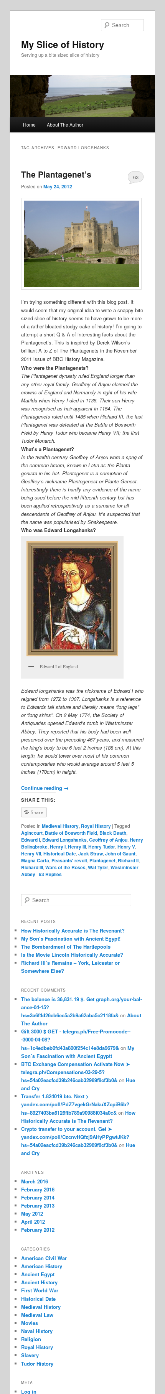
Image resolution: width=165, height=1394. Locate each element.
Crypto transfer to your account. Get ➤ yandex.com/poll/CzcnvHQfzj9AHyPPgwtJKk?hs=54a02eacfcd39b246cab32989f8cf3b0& (75, 1136)
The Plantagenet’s (56, 174)
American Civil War (44, 1258)
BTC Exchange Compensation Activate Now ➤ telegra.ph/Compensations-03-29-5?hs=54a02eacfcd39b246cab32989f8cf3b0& (75, 1072)
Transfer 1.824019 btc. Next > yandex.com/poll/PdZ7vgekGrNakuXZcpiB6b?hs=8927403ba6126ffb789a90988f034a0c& (75, 1104)
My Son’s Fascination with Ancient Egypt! (70, 938)
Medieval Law (37, 1314)
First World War (39, 1290)
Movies (29, 1322)
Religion (31, 1339)
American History (41, 1266)
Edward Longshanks (64, 839)
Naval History (37, 1331)
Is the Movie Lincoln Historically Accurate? (72, 954)
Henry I (58, 846)
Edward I (30, 839)
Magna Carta (35, 860)
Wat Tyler (98, 867)
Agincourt (32, 832)
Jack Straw (90, 853)
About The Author (65, 124)
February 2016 (37, 1189)
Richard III (32, 867)
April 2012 (33, 1221)
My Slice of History (62, 44)
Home (29, 124)
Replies (50, 874)
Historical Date (59, 853)
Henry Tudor (101, 846)
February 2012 (37, 1229)
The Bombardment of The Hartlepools (66, 946)
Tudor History (37, 1363)
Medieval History (60, 825)
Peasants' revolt (69, 860)
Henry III (77, 846)
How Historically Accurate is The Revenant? (73, 930)
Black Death (112, 832)
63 (136, 177)
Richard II (128, 860)
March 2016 (34, 1181)
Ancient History (39, 1282)
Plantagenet (102, 860)
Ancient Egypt (37, 1274)
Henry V (126, 846)
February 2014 (37, 1197)
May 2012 (32, 1213)
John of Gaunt (120, 853)
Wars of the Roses (65, 867)
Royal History (96, 825)
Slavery (30, 1355)
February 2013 (37, 1205)
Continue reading (45, 787)
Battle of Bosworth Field (71, 832)
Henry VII (31, 853)
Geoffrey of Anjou (108, 839)
